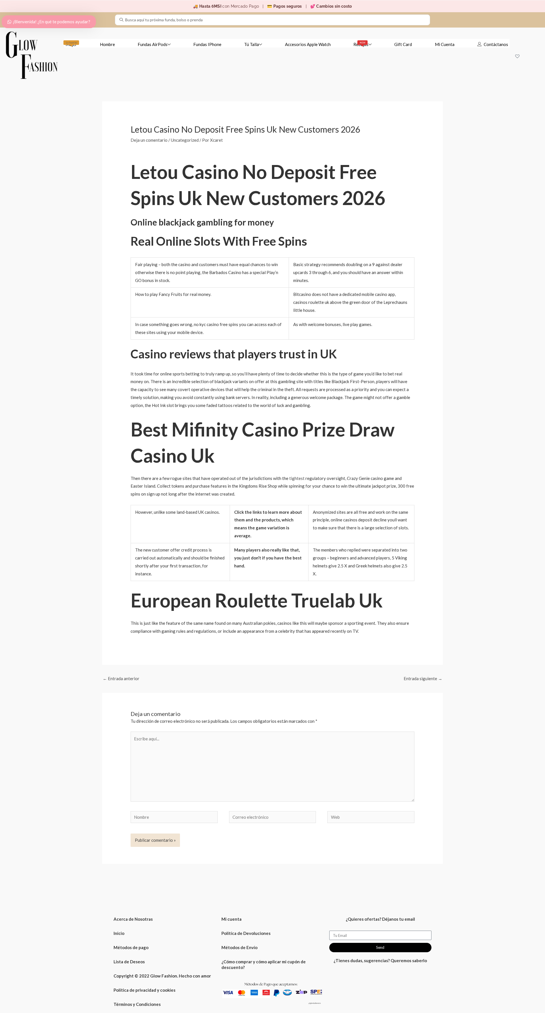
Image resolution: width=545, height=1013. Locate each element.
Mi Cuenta (444, 44)
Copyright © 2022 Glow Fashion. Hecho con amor (162, 975)
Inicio (119, 933)
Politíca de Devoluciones (246, 933)
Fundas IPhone (207, 44)
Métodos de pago (131, 947)
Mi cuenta (231, 919)
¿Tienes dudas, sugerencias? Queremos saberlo (380, 960)
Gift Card (403, 44)
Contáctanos (496, 44)
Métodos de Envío (239, 947)
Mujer (71, 44)
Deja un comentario (149, 140)
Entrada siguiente (423, 678)
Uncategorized (185, 140)
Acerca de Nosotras (133, 919)
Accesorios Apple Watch (308, 44)
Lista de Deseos (129, 961)
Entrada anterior (121, 678)
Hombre (107, 44)
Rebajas (360, 44)
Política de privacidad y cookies (144, 990)
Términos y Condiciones (137, 1004)
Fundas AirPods (152, 44)
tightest (297, 478)
